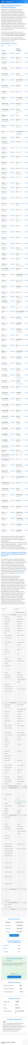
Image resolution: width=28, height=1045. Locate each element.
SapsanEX (5, 951)
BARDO (5, 948)
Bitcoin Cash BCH (7, 619)
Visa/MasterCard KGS (8, 876)
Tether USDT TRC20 (8, 637)
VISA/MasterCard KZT (8, 855)
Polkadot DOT (7, 776)
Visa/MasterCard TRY (8, 867)
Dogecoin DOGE (7, 630)
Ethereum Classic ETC (8, 765)
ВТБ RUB (6, 681)
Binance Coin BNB (7, 755)
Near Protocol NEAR (8, 781)
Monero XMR (6, 628)
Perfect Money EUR (8, 796)
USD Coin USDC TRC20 (8, 748)
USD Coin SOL (6, 751)
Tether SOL (6, 744)
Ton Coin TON (6, 651)
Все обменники (14, 935)
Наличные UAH (7, 700)
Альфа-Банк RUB (7, 677)
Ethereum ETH (7, 621)
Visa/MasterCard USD (8, 686)
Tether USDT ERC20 (8, 635)
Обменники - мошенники (10, 1042)
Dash (5, 723)
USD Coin (6, 746)
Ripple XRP (6, 716)
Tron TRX (6, 644)
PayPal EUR (6, 810)
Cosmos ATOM (7, 760)
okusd (5, 913)
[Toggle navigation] (25, 1)
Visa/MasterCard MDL (8, 862)
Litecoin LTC (6, 623)
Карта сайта (3, 1042)
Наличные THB (7, 900)
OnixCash (9, 960)
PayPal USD (6, 658)
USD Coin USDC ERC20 (8, 734)
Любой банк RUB (7, 819)
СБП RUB (6, 672)
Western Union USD (8, 904)
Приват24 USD (7, 885)
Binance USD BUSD (7, 767)
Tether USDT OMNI (7, 762)
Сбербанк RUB (7, 674)
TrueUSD (6, 753)
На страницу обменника (14, 976)
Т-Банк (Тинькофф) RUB (8, 679)
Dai (5, 774)
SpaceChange (8, 925)
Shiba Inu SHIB (7, 758)
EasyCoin (8, 931)
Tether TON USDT (7, 642)
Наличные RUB (7, 695)
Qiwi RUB (6, 792)
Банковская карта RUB (8, 688)
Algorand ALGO (7, 769)
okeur (5, 915)
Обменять (12, 53)
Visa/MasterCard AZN (8, 883)
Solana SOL (6, 649)
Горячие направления (20, 612)
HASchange (6, 945)
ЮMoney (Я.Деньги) (8, 656)
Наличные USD (7, 693)
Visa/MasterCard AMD (8, 860)
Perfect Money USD (8, 794)
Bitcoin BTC (6, 616)
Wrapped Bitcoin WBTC (8, 709)
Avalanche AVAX (7, 779)
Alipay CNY (6, 663)
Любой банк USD (7, 665)
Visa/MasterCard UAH (8, 691)
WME (5, 789)
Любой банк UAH (7, 670)
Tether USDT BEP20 (8, 730)
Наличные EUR (7, 698)
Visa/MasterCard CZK (8, 874)
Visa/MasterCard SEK (8, 869)
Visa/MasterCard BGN (8, 881)
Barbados (8, 928)
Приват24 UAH (7, 835)
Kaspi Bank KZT (7, 684)
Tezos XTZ (6, 772)
